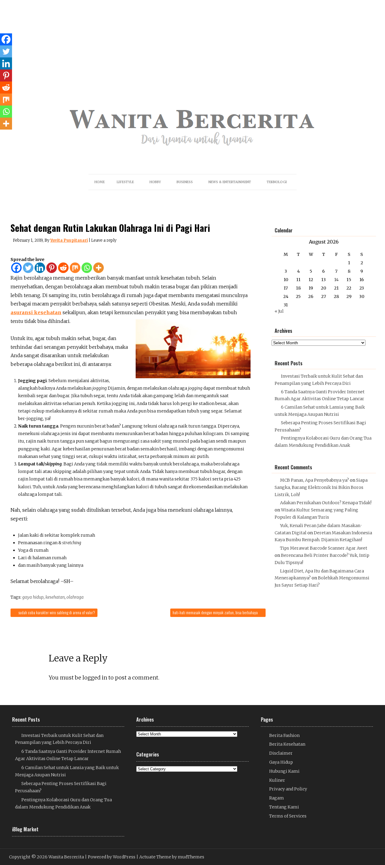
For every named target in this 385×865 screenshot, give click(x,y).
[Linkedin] (40, 267)
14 (336, 279)
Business (185, 182)
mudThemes (191, 857)
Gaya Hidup (281, 762)
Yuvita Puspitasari (69, 240)
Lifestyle (125, 182)
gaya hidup (33, 597)
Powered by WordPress (111, 857)
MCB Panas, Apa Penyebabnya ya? (314, 480)
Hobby (155, 182)
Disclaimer (281, 753)
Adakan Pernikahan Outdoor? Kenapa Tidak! (325, 502)
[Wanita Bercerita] (192, 151)
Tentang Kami (284, 807)
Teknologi (277, 182)
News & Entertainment (229, 182)
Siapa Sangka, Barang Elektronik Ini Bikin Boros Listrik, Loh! (321, 487)
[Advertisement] (181, 42)
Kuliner (277, 780)
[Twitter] (28, 267)
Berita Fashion (284, 735)
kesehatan (55, 597)
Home (99, 182)
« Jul (279, 311)
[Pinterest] (51, 267)
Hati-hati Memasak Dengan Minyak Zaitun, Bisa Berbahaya (216, 612)
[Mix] (75, 267)
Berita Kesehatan (287, 744)
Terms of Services (287, 816)
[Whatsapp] (87, 267)
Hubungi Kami (284, 771)
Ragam (276, 798)
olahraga (75, 597)
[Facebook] (16, 267)
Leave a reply (103, 240)
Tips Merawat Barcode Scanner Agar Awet (323, 548)
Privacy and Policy (288, 789)
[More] (98, 267)
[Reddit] (63, 267)
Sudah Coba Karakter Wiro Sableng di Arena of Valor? (56, 612)
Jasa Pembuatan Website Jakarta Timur (315, 605)
